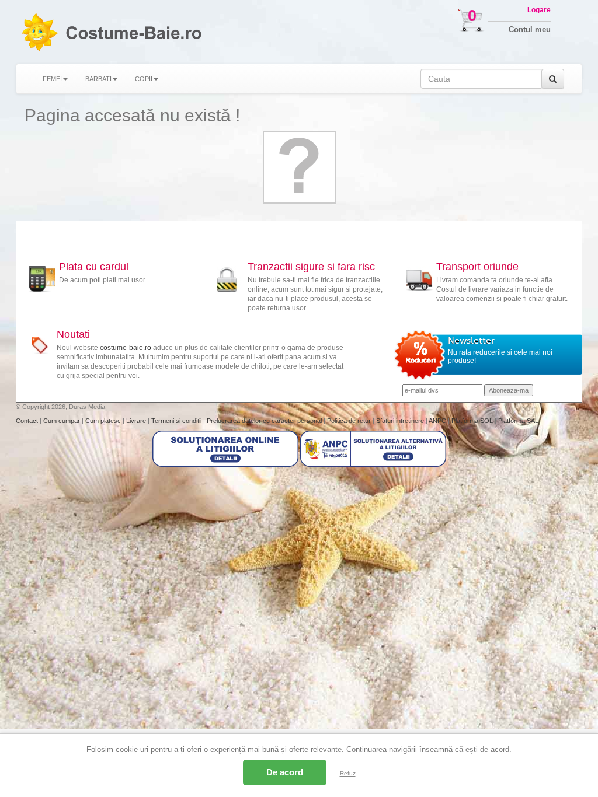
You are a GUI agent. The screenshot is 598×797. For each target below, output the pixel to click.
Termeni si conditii (177, 420)
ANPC (437, 420)
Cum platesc (104, 420)
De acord (284, 772)
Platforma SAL (518, 420)
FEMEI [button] (52, 78)
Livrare (137, 420)
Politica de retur (350, 420)
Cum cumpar (62, 420)
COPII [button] (143, 78)
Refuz (348, 773)
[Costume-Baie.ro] (39, 32)
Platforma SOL (472, 420)
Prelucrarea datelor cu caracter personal (265, 420)
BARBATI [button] (98, 78)
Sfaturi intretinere (401, 420)
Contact (28, 420)
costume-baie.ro (125, 348)
